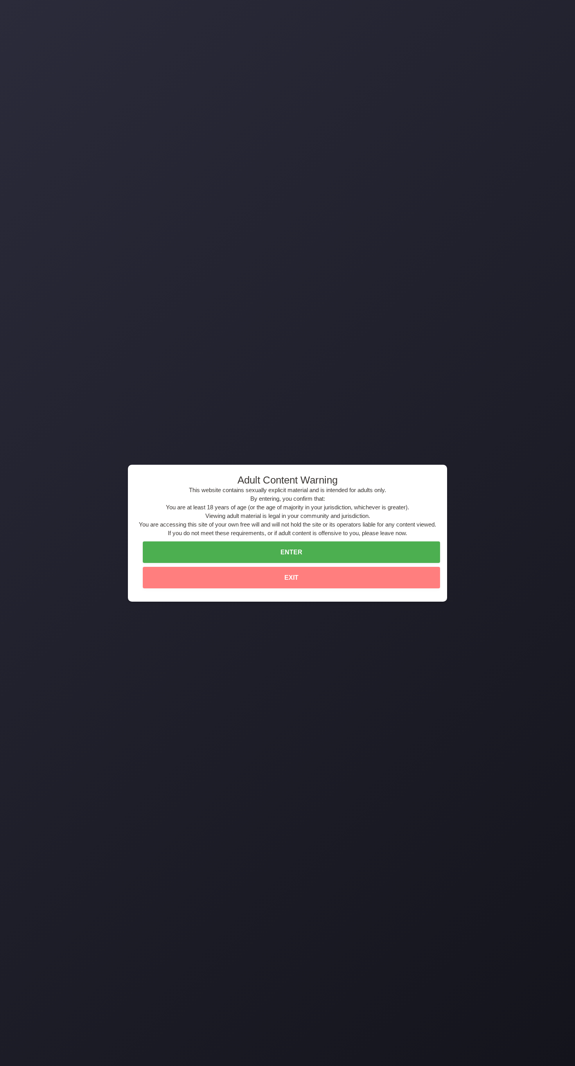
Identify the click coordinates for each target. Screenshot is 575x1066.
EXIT (291, 577)
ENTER (291, 552)
